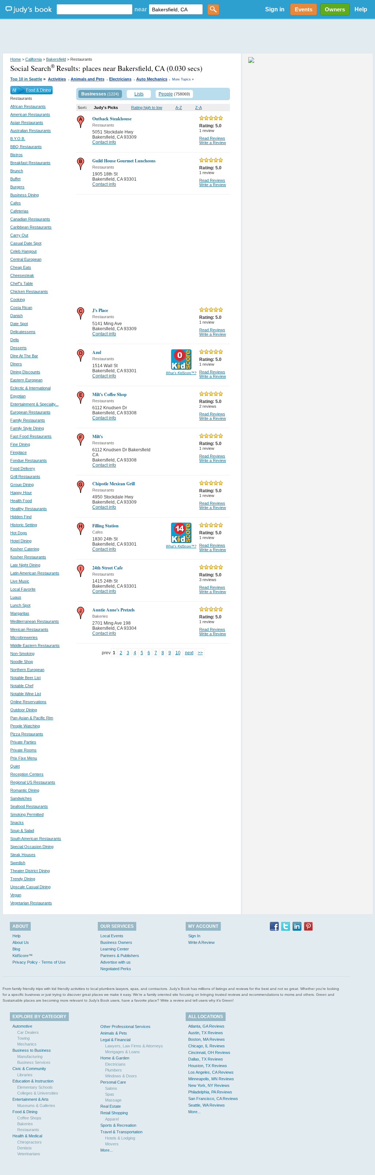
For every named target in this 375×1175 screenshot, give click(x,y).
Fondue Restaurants (28, 460)
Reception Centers (27, 774)
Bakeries (25, 1124)
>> (200, 652)
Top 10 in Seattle (26, 79)
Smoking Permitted (27, 814)
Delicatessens (23, 331)
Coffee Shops (29, 1118)
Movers (112, 1144)
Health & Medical (27, 1136)
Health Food (21, 500)
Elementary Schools (35, 1087)
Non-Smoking (22, 653)
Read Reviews (212, 138)
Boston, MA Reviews (206, 1039)
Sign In (194, 936)
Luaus (15, 597)
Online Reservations (28, 702)
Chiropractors (29, 1142)
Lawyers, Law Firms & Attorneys (134, 1046)
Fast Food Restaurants (31, 436)
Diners (16, 364)
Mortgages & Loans (122, 1052)
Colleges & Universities (37, 1093)
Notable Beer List (25, 677)
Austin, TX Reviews (205, 1033)
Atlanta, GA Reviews (206, 1026)
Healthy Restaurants (28, 508)
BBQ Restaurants (26, 146)
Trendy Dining (22, 879)
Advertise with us (115, 962)
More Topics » (183, 79)
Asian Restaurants (26, 122)
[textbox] (94, 9)
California (33, 59)
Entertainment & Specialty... (34, 404)
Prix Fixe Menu (23, 758)
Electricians (120, 79)
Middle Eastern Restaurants (35, 645)
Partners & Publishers (119, 955)
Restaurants (28, 1129)
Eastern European (26, 380)
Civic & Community (29, 1068)
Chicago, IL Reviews (206, 1046)
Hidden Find (20, 517)
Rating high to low (146, 107)
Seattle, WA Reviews (206, 1105)
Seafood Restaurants (29, 806)
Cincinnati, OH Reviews (209, 1052)
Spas (109, 1094)
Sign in (275, 9)
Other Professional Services (125, 1026)
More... (106, 1150)
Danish (16, 315)
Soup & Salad (22, 830)
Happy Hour (21, 492)
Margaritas (19, 613)
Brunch (16, 171)
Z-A (198, 107)
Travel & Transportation (121, 1132)
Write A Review (201, 942)
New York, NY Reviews (209, 1085)
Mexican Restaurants (29, 629)
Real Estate (110, 1106)
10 (178, 652)
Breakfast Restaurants (30, 163)
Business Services (34, 1062)
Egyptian (18, 396)
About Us (20, 942)
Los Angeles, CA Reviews (211, 1072)
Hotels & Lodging (120, 1138)
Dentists (24, 1148)
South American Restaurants (35, 838)
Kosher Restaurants (28, 557)
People (166, 94)
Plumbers (113, 1070)
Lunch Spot (20, 605)
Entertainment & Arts (30, 1099)
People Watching (25, 726)
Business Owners (116, 942)
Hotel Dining (20, 541)
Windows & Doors (121, 1076)
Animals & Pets (113, 1033)
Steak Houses (23, 854)
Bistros (16, 154)
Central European (25, 259)
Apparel (112, 1119)
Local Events (111, 936)
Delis (14, 340)
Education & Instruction (32, 1081)
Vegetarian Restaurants (31, 903)
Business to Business (31, 1050)
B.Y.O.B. (17, 138)
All (14, 90)
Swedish (17, 862)
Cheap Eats (20, 267)
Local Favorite (23, 589)
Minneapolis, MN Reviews (211, 1079)
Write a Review (212, 142)
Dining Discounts (25, 372)
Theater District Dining (30, 871)
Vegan (15, 895)
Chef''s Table (21, 283)
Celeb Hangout (23, 251)
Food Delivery (22, 468)
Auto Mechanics (151, 79)
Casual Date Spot (25, 243)
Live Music (19, 581)
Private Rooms (23, 750)
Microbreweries (24, 637)
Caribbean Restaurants (31, 227)
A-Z (178, 107)
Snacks (17, 822)
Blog (16, 949)
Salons (111, 1088)
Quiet (15, 766)
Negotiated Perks (115, 969)
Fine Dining (20, 444)
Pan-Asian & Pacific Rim (31, 718)
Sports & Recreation (118, 1125)
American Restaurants (30, 114)
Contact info (104, 142)
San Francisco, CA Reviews (213, 1098)
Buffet (15, 179)
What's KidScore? (181, 373)
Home (15, 59)
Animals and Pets (87, 79)
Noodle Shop (21, 661)
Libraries (25, 1075)
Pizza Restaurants (26, 734)
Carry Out (19, 235)
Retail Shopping (114, 1113)
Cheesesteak (22, 275)
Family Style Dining (27, 428)
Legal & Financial (115, 1039)
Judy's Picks (106, 107)
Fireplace (18, 452)
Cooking (17, 299)
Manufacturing (29, 1056)
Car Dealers (28, 1032)
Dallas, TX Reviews (205, 1059)
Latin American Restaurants (34, 573)
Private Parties (23, 742)
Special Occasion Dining (31, 846)
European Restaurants (30, 412)
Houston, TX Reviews (207, 1065)
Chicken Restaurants (29, 291)
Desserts (18, 348)
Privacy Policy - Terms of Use (39, 962)
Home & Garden (114, 1058)
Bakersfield (56, 59)
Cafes (15, 203)
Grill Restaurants (25, 476)
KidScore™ (22, 955)
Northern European (27, 669)
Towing (23, 1038)
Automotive (22, 1026)
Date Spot (19, 323)
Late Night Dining (25, 565)
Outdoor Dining (23, 710)
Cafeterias (19, 211)
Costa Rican (21, 307)
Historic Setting (23, 525)
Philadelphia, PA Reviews (210, 1092)
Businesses (93, 94)
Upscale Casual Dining (30, 887)
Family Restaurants (27, 420)
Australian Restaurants (30, 130)
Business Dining (24, 195)
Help (360, 9)
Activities (57, 79)
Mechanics (27, 1044)
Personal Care (113, 1082)
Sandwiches (21, 798)
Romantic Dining (24, 790)
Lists (139, 94)
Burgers (17, 187)
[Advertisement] (187, 36)
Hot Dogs (18, 533)
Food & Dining (38, 90)
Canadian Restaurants (30, 219)
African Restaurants (28, 106)
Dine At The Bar (24, 356)
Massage (113, 1100)
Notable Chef (21, 685)
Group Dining (22, 484)
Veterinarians (28, 1154)
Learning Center (114, 949)
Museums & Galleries (36, 1105)
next (189, 652)
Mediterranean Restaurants (34, 621)
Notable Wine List (25, 694)
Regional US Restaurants (32, 782)
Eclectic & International (30, 388)
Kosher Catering (24, 549)
